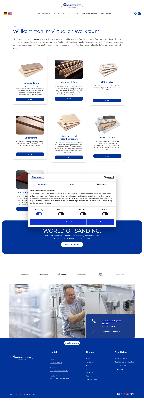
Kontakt (89, 362)
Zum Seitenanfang (72, 343)
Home (88, 358)
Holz (88, 366)
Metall (88, 369)
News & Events (106, 13)
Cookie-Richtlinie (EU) (124, 362)
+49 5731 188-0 (56, 363)
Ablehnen (44, 222)
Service (76, 13)
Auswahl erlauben (72, 222)
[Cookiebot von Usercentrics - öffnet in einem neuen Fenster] (105, 177)
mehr (30, 99)
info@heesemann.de (59, 371)
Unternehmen (92, 380)
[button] (43, 13)
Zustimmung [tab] (42, 184)
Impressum (120, 369)
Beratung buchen (72, 244)
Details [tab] (72, 184)
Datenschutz (120, 366)
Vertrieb (89, 373)
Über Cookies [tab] (101, 184)
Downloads (91, 376)
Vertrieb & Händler (89, 13)
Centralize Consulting (29, 394)
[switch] (61, 213)
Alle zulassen (100, 222)
